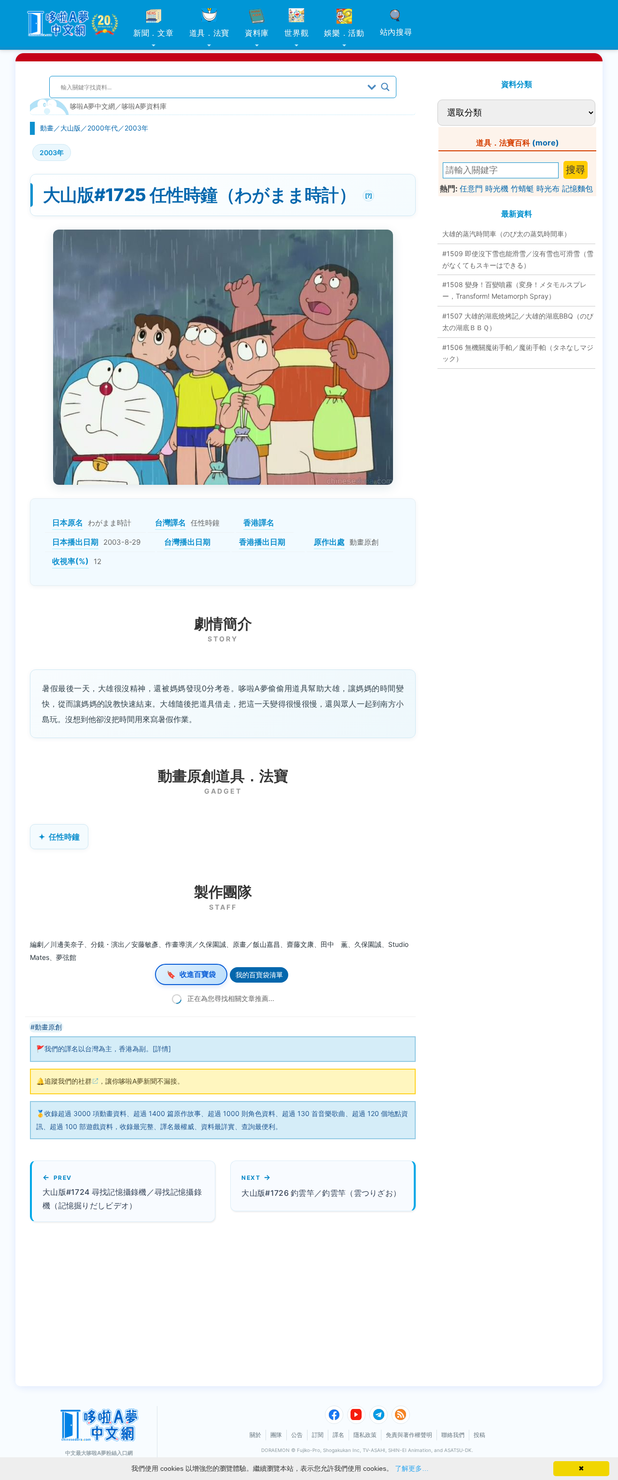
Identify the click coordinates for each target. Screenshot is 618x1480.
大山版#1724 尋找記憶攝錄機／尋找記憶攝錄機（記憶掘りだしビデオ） (122, 1198)
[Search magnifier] (385, 87)
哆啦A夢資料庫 (144, 106)
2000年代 (102, 128)
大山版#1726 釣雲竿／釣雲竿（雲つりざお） (321, 1193)
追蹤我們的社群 (68, 1081)
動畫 (47, 128)
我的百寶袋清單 (259, 975)
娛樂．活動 (344, 33)
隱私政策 (365, 1434)
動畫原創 (48, 1027)
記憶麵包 (577, 188)
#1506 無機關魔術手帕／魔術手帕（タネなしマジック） (517, 353)
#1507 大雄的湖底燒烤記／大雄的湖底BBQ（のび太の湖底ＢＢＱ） (517, 322)
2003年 (136, 128)
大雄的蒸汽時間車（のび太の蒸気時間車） (506, 234)
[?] (367, 194)
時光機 (496, 188)
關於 (255, 1434)
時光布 (548, 188)
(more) (545, 142)
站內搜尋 (396, 32)
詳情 (162, 1049)
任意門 (471, 188)
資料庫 (257, 33)
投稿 (479, 1434)
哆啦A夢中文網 (92, 106)
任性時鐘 (64, 837)
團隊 (276, 1434)
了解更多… (412, 1468)
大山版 (70, 128)
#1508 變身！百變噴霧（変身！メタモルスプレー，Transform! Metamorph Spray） (514, 290)
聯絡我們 (452, 1434)
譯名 (338, 1434)
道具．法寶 (209, 33)
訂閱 (317, 1434)
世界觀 (296, 33)
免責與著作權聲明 (409, 1434)
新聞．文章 (153, 33)
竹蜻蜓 (522, 188)
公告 (297, 1434)
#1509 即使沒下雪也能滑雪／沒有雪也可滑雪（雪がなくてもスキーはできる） (517, 259)
